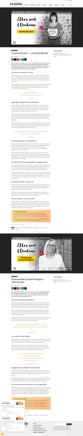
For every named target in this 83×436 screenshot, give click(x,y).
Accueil (12, 8)
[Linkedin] (23, 59)
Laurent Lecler (16, 56)
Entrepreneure (24, 227)
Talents (15, 8)
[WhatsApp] (20, 59)
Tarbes (17, 229)
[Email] (25, 59)
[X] (69, 0)
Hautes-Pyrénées (41, 227)
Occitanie (13, 229)
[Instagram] (67, 0)
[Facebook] (66, 0)
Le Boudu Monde (28, 63)
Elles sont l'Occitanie (20, 8)
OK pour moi (18, 430)
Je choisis (7, 430)
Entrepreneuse (35, 227)
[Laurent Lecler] (12, 56)
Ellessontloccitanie (17, 227)
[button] (70, 5)
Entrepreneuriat (29, 227)
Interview (47, 227)
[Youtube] (71, 0)
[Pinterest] (68, 0)
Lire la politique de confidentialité (7, 426)
